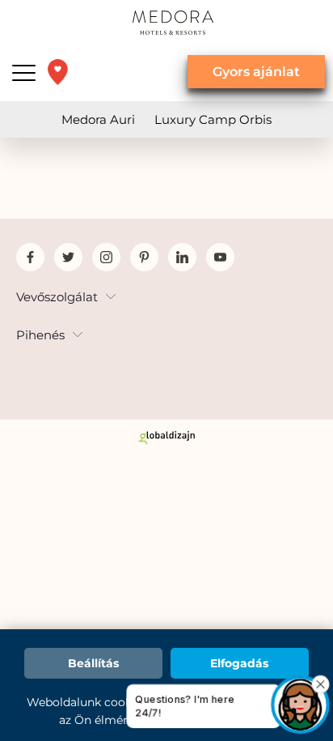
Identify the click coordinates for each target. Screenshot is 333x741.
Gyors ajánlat (256, 71)
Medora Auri (98, 119)
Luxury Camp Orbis (213, 119)
